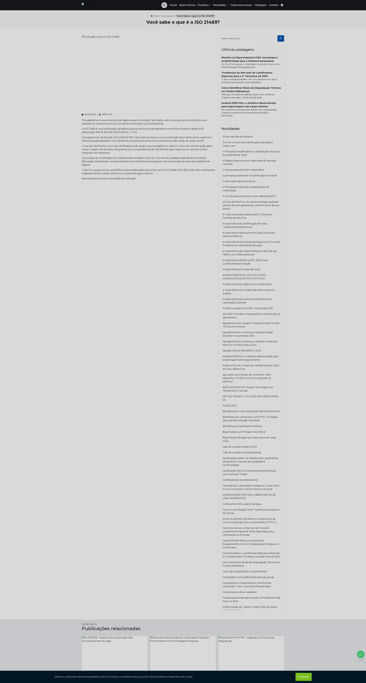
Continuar (303, 677)
